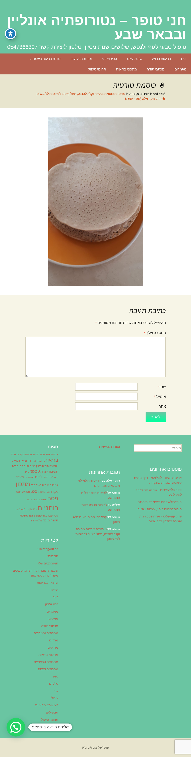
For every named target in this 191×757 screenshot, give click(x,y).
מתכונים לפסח (48, 669)
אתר (162, 406)
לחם (55, 485)
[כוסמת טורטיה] (95, 201)
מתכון (23, 484)
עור (56, 691)
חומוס (45, 466)
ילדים (39, 477)
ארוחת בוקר (26, 454)
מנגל (38, 485)
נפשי (55, 676)
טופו (26, 471)
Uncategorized (48, 549)
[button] (16, 727)
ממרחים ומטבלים (46, 633)
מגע (49, 485)
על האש (20, 492)
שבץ (55, 515)
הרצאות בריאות (47, 582)
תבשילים (52, 712)
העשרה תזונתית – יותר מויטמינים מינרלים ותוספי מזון (35, 572)
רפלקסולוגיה (22, 509)
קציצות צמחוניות (46, 705)
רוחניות (48, 508)
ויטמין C (16, 460)
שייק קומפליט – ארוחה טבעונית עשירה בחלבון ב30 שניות (160, 518)
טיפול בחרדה (51, 477)
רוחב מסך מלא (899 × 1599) (143, 99)
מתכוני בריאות (126, 69)
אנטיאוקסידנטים (41, 454)
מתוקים (53, 647)
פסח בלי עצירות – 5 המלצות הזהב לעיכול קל (159, 492)
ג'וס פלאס (134, 59)
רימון (33, 509)
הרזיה (23, 460)
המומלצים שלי (48, 563)
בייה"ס (15, 454)
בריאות (51, 460)
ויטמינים (53, 466)
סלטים (53, 683)
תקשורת (33, 520)
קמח (29, 499)
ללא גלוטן (51, 604)
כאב (55, 597)
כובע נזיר (29, 477)
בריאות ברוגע (161, 59)
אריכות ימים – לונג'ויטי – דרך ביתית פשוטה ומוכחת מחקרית (158, 480)
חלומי (22, 466)
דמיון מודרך (35, 460)
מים (44, 485)
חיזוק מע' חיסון (33, 466)
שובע (39, 515)
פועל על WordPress (95, 747)
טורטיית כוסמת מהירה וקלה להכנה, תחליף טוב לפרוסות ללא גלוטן (80, 94)
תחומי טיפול (97, 69)
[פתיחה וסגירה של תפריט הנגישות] (10, 33)
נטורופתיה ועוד (81, 59)
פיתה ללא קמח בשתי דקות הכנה (160, 502)
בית (183, 59)
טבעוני (35, 471)
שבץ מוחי (47, 515)
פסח (52, 498)
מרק (33, 485)
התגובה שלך (155, 332)
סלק (27, 492)
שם (162, 386)
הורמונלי (52, 556)
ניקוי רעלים (50, 492)
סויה (40, 492)
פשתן (44, 499)
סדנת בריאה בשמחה (45, 59)
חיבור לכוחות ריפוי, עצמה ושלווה (159, 509)
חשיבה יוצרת (49, 471)
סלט (34, 491)
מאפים (53, 619)
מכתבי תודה (155, 69)
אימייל (160, 396)
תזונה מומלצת (48, 520)
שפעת (24, 515)
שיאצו (32, 515)
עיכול (54, 698)
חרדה (15, 466)
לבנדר (20, 477)
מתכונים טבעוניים (46, 662)
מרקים (53, 640)
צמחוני (36, 499)
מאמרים (180, 69)
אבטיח (54, 454)
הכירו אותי (109, 59)
